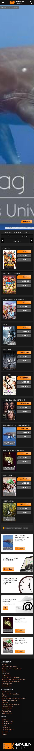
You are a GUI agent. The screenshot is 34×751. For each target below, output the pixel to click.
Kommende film (7, 723)
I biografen (5, 728)
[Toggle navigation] (31, 2)
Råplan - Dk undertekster (9, 700)
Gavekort (27, 232)
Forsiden (4, 719)
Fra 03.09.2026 (24, 353)
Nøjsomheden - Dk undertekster (12, 669)
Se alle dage (24, 256)
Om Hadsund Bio (7, 730)
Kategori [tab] (24, 236)
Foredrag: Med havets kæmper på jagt (19, 228)
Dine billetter (6, 732)
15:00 (24, 252)
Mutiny (4, 671)
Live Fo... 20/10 (24, 454)
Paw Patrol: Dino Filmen (9, 667)
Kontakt (4, 734)
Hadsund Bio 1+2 (16, 2)
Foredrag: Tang (6, 686)
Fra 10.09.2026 (24, 378)
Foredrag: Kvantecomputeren (11, 681)
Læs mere (24, 260)
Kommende (17, 232)
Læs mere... (8, 569)
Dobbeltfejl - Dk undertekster (10, 677)
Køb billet (27, 221)
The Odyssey (6, 673)
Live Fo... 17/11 (24, 504)
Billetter (20, 548)
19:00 (24, 302)
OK (5, 608)
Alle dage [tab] (16, 240)
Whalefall (5, 702)
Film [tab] (8, 236)
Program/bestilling (7, 721)
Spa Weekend (6, 675)
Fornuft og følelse (7, 707)
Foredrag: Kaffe (7, 684)
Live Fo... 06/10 (24, 428)
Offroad (4, 696)
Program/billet (7, 232)
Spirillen (4, 664)
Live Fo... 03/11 (24, 479)
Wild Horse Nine (7, 713)
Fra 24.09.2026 (24, 403)
